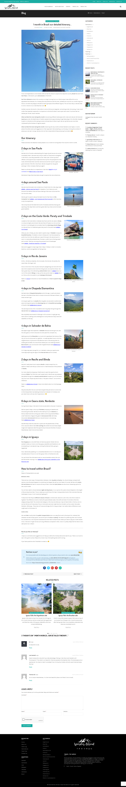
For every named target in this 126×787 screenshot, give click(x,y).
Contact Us (119, 1)
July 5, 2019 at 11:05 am (78, 642)
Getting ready (90, 56)
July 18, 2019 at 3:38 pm (77, 655)
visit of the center (26, 273)
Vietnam (89, 49)
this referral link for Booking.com (60, 557)
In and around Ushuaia (95, 88)
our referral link (75, 555)
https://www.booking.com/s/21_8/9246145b (44, 562)
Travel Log (24, 746)
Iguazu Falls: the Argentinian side (36, 615)
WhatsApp (60, 567)
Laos (88, 40)
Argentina (31, 612)
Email (44, 711)
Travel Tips (24, 751)
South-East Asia (59, 6)
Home (94, 1)
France (88, 35)
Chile (88, 33)
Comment (24, 695)
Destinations (97, 13)
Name (23, 711)
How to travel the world (92, 58)
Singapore (89, 45)
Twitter (48, 567)
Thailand (89, 47)
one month (62, 27)
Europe (68, 6)
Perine (40, 27)
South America (49, 6)
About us (99, 1)
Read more (36, 627)
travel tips (68, 27)
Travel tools (89, 60)
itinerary (58, 27)
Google (52, 567)
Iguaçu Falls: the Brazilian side (68, 615)
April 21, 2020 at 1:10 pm (77, 674)
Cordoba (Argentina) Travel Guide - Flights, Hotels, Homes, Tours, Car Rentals (93, 129)
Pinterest (56, 567)
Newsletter (112, 1)
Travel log (105, 1)
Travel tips (83, 6)
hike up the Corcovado (29, 275)
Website (65, 711)
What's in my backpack (92, 63)
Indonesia (89, 38)
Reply (30, 647)
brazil (54, 27)
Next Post (77, 574)
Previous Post (28, 574)
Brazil (103, 13)
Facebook (44, 567)
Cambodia (89, 31)
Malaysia (89, 42)
